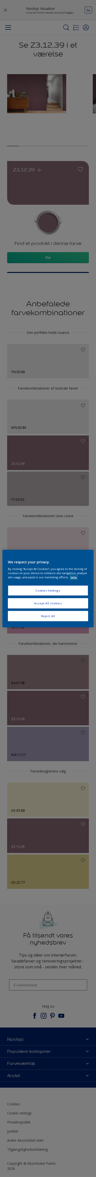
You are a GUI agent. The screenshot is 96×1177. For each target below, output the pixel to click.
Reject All (48, 616)
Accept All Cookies (48, 603)
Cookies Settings (47, 590)
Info (74, 577)
